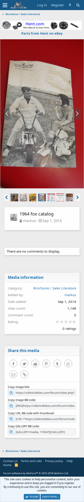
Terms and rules (31, 461)
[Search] (78, 5)
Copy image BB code (21, 400)
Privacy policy (54, 461)
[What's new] (70, 5)
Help (70, 461)
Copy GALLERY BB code (23, 426)
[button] (5, 5)
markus (29, 220)
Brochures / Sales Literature (54, 288)
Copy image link (18, 387)
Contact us (10, 461)
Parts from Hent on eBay (42, 33)
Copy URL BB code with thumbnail (31, 413)
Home (7, 465)
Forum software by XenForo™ (36, 473)
